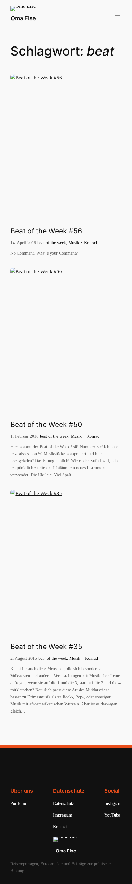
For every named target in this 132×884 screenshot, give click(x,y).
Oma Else (23, 18)
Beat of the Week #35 (46, 647)
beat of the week (51, 242)
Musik (73, 242)
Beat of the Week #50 (46, 425)
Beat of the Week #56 (46, 231)
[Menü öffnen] (118, 14)
